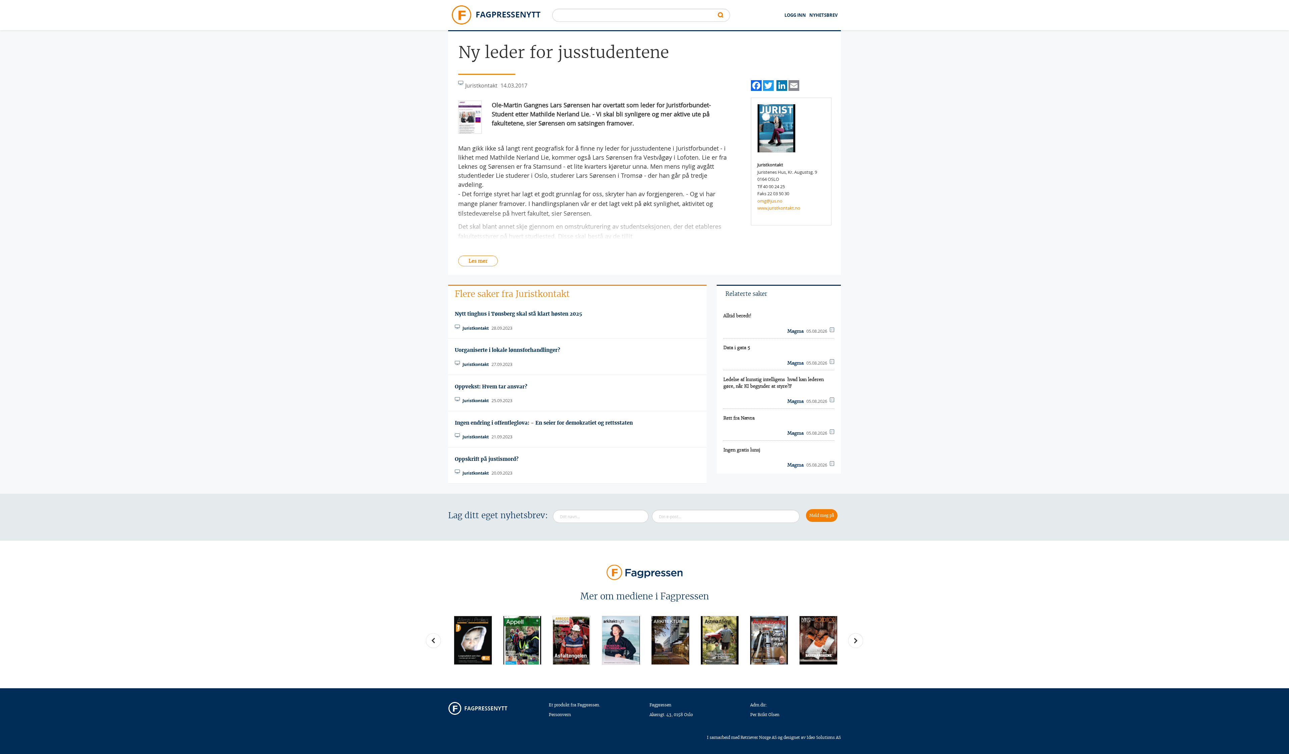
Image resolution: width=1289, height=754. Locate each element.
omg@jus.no (769, 201)
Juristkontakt (476, 328)
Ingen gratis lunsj (741, 450)
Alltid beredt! (737, 316)
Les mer (478, 261)
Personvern (560, 714)
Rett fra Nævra (739, 418)
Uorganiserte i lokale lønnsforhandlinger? (507, 350)
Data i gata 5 (736, 348)
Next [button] (855, 640)
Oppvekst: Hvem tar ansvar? (491, 386)
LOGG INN (795, 15)
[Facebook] (756, 85)
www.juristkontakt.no (778, 208)
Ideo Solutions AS (824, 737)
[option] (472, 640)
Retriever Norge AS (759, 737)
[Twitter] (768, 85)
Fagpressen (660, 704)
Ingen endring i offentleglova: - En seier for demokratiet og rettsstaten (544, 423)
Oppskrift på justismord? (487, 459)
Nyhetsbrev (823, 15)
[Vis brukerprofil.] (776, 128)
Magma (795, 331)
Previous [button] (433, 640)
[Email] (794, 85)
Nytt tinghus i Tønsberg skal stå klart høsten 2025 (518, 314)
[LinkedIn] (781, 85)
